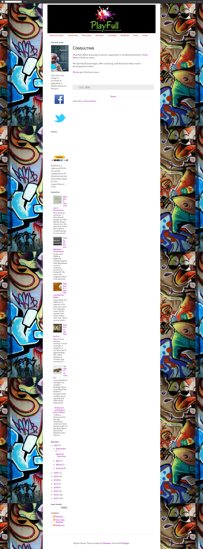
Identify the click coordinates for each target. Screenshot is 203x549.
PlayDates (99, 35)
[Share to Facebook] (86, 87)
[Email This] (80, 87)
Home (113, 96)
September (61, 448)
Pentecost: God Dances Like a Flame (59, 410)
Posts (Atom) (90, 101)
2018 (56, 480)
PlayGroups (86, 35)
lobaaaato (107, 543)
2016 (56, 487)
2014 (56, 495)
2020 (56, 473)
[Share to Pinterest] (89, 87)
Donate (145, 35)
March (59, 464)
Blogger (126, 543)
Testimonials (73, 35)
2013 (56, 498)
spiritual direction (61, 455)
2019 (56, 476)
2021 (56, 445)
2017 (56, 484)
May (58, 461)
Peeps (135, 35)
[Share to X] (84, 87)
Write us (77, 72)
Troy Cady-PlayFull (60, 521)
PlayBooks (125, 35)
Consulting (112, 35)
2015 (56, 491)
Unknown (60, 525)
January (60, 468)
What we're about (56, 35)
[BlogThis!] (82, 87)
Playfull (59, 517)
